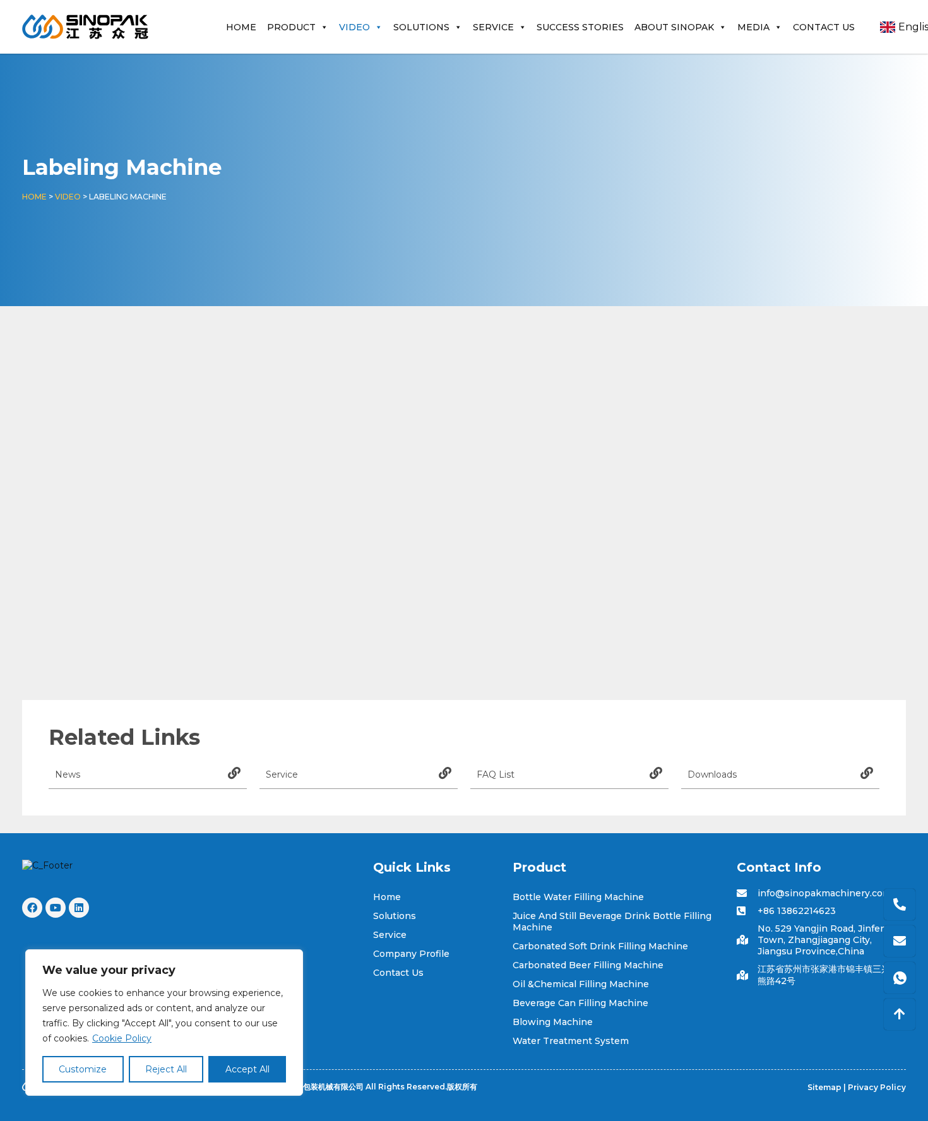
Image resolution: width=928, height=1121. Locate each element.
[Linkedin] (79, 908)
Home (241, 27)
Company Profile (411, 953)
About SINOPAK (674, 27)
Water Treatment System (571, 1041)
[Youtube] (55, 908)
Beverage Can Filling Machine (580, 1003)
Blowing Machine (553, 1022)
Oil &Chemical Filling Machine (581, 984)
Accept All (247, 1069)
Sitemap (824, 1087)
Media (753, 27)
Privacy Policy (877, 1087)
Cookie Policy (122, 1038)
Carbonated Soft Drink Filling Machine (600, 946)
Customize (83, 1069)
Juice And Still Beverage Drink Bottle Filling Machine (612, 921)
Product (291, 27)
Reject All (166, 1069)
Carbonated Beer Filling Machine (588, 965)
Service (493, 27)
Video (354, 27)
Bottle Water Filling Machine (578, 897)
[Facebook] (32, 908)
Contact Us (824, 27)
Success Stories (580, 27)
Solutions (421, 27)
